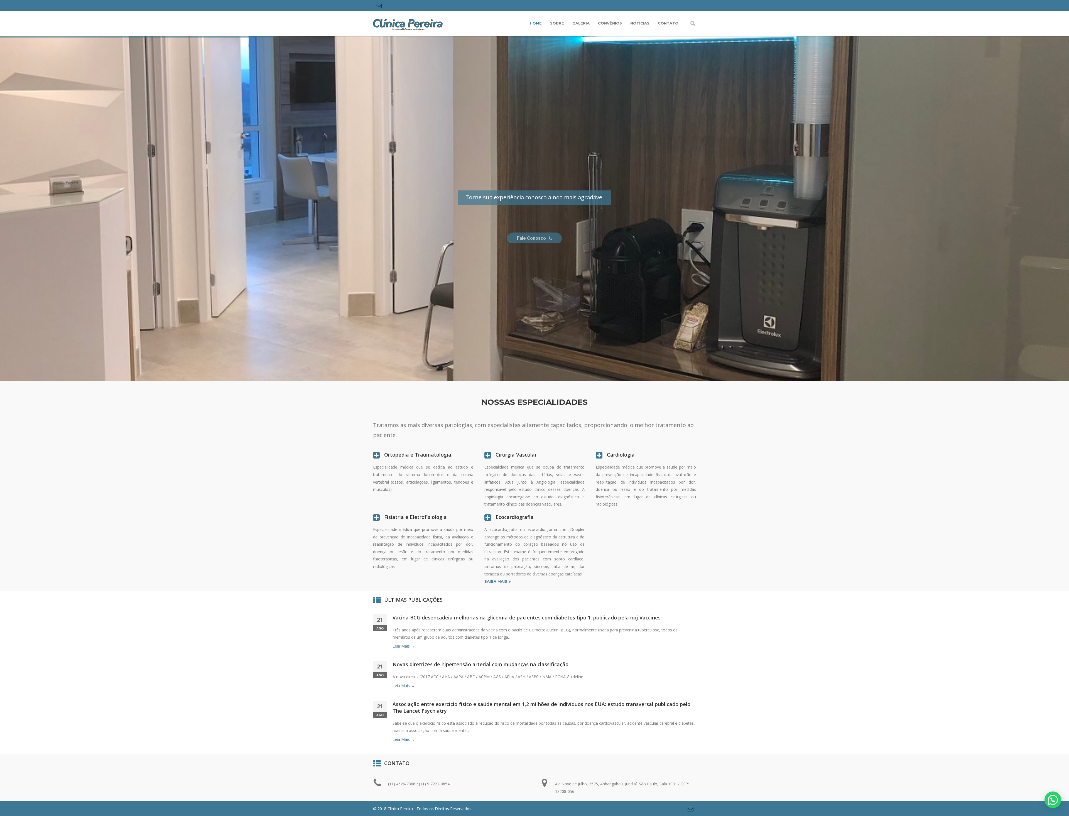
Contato (668, 23)
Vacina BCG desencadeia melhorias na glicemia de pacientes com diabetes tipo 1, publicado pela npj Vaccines (527, 617)
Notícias (639, 23)
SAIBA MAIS (495, 582)
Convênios (610, 23)
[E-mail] (378, 5)
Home (536, 23)
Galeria (581, 23)
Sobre (557, 23)
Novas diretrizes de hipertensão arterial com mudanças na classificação (480, 664)
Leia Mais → (404, 646)
